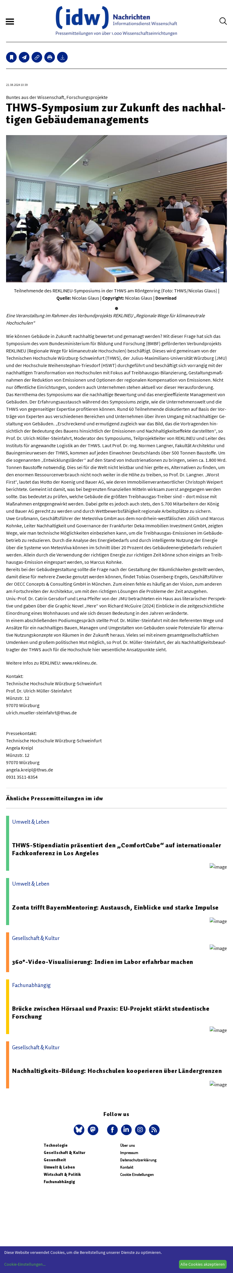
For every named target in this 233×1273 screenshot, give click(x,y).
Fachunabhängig (59, 1182)
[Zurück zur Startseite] (116, 21)
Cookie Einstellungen (137, 1174)
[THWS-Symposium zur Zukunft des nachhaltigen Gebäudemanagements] (24, 57)
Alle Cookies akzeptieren (203, 1264)
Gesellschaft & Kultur (64, 1153)
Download (166, 298)
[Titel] (11, 57)
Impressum (129, 1152)
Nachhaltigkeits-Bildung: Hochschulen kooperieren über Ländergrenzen (117, 1070)
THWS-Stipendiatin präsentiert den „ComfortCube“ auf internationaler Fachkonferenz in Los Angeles (116, 849)
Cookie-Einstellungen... (25, 1264)
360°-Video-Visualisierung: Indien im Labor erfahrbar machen (102, 961)
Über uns (127, 1145)
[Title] (37, 57)
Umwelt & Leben (59, 1167)
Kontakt (126, 1167)
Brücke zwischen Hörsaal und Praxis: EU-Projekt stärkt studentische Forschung (111, 1012)
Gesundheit (55, 1160)
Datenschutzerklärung (138, 1159)
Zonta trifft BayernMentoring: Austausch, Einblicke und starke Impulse (115, 907)
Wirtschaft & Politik (62, 1174)
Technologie (56, 1145)
